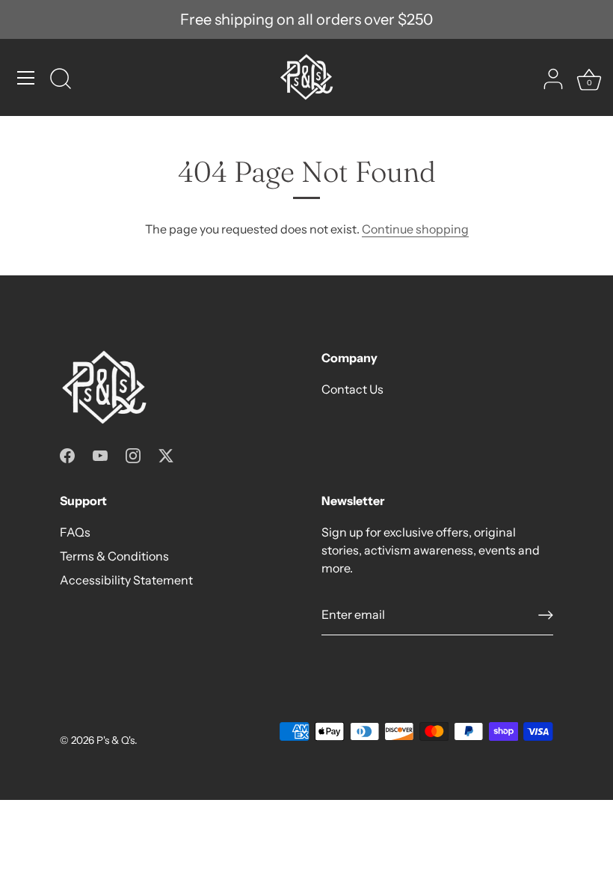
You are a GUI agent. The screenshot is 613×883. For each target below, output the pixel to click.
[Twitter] (165, 454)
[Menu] (26, 77)
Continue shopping (415, 228)
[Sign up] (545, 615)
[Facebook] (67, 454)
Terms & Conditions (114, 556)
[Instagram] (133, 454)
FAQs (75, 532)
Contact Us (352, 389)
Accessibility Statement (126, 579)
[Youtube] (100, 454)
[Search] (60, 80)
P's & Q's (115, 740)
